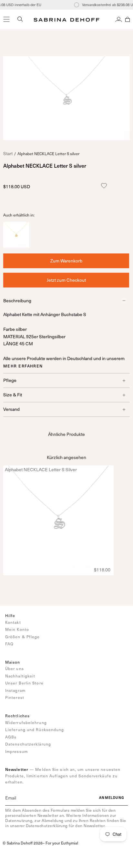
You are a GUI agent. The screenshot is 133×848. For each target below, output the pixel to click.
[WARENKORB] (127, 19)
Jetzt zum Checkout (66, 280)
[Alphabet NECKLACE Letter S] (16, 246)
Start (8, 153)
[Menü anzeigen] (6, 19)
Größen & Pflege (22, 636)
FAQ (9, 643)
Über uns (14, 668)
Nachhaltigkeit (20, 675)
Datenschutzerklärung (28, 743)
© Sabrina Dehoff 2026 (23, 842)
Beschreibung (17, 300)
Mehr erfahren (23, 366)
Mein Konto (17, 629)
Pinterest (14, 697)
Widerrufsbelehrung (26, 722)
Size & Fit (12, 395)
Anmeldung (111, 797)
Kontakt (13, 622)
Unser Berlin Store (24, 682)
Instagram (15, 690)
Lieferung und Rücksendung (34, 729)
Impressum (16, 751)
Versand (11, 409)
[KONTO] (118, 19)
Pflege (9, 380)
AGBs (10, 736)
